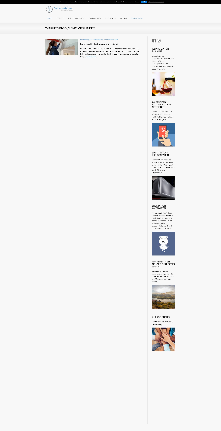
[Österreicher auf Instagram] (159, 41)
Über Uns (59, 18)
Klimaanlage (85, 40)
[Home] (60, 12)
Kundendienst (110, 18)
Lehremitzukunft (111, 40)
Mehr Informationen (156, 2)
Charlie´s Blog (137, 18)
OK (144, 2)
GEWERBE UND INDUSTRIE (76, 18)
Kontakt (123, 18)
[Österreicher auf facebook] (154, 41)
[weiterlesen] (61, 55)
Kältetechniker (97, 40)
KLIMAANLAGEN (95, 18)
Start (49, 18)
